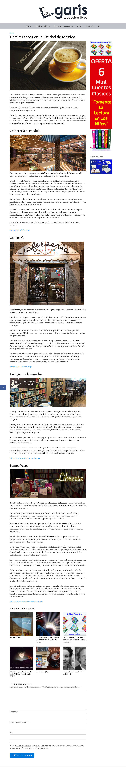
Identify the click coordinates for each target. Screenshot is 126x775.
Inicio (28, 26)
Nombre (14, 712)
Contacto (90, 26)
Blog (79, 26)
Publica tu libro (43, 26)
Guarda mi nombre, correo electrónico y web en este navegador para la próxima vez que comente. (47, 747)
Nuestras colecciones (63, 26)
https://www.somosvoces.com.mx (26, 601)
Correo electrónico (20, 722)
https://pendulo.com (20, 230)
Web (11, 732)
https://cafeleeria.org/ (21, 367)
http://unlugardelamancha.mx (25, 458)
